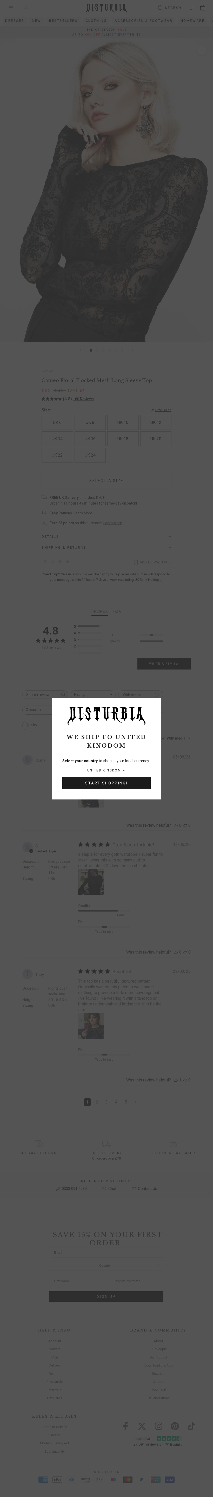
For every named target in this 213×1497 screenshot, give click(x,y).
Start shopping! (106, 783)
